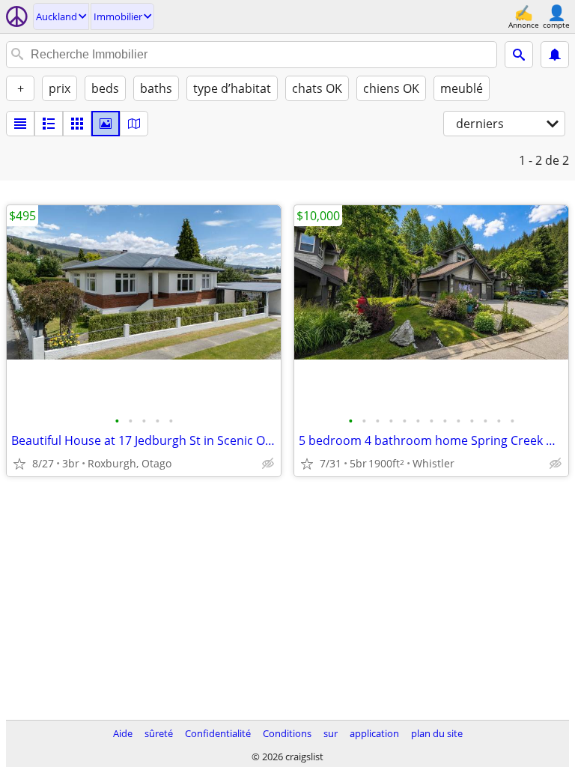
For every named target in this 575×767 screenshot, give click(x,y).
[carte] (134, 123)
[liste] (20, 123)
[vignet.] (48, 123)
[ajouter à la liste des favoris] (19, 464)
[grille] (77, 123)
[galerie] (105, 123)
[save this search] (555, 54)
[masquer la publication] (268, 464)
